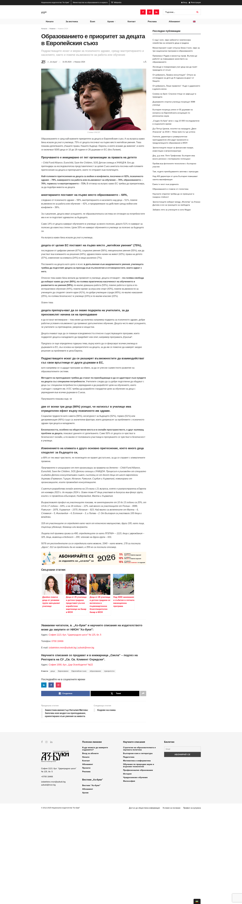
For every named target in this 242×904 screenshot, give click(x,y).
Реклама (152, 21)
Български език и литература (138, 753)
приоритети (109, 671)
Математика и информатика (137, 760)
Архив (110, 21)
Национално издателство (55, 2)
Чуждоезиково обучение (135, 777)
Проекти (86, 768)
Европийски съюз (79, 671)
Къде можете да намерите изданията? (95, 748)
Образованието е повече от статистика (170, 189)
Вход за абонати (90, 753)
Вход (185, 2)
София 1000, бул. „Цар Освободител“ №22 (71, 664)
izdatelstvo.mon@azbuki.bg (62, 647)
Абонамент (174, 21)
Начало (49, 21)
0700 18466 (57, 641)
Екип (92, 21)
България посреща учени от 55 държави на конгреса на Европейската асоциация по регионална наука (173, 112)
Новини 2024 (63, 29)
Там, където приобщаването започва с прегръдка (175, 171)
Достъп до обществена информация (144, 808)
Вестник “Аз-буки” (91, 785)
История (127, 774)
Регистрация (195, 2)
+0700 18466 (47, 776)
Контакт (132, 21)
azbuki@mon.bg (86, 647)
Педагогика (128, 757)
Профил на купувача (192, 808)
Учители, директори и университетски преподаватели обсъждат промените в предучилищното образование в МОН (170, 139)
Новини (52, 29)
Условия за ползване (171, 808)
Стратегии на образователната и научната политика (139, 748)
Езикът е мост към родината (166, 184)
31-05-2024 (66, 62)
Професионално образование (138, 770)
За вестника (72, 21)
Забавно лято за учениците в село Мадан (172, 210)
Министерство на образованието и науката (90, 2)
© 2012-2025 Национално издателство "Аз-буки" (60, 808)
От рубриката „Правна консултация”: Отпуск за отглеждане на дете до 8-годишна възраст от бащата (174, 78)
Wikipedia (117, 2)
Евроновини (63, 671)
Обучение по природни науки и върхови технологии (138, 765)
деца (53, 671)
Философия (129, 781)
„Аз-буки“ (53, 62)
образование (95, 671)
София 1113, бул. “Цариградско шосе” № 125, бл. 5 (74, 635)
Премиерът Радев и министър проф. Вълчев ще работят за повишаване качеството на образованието (175, 59)
